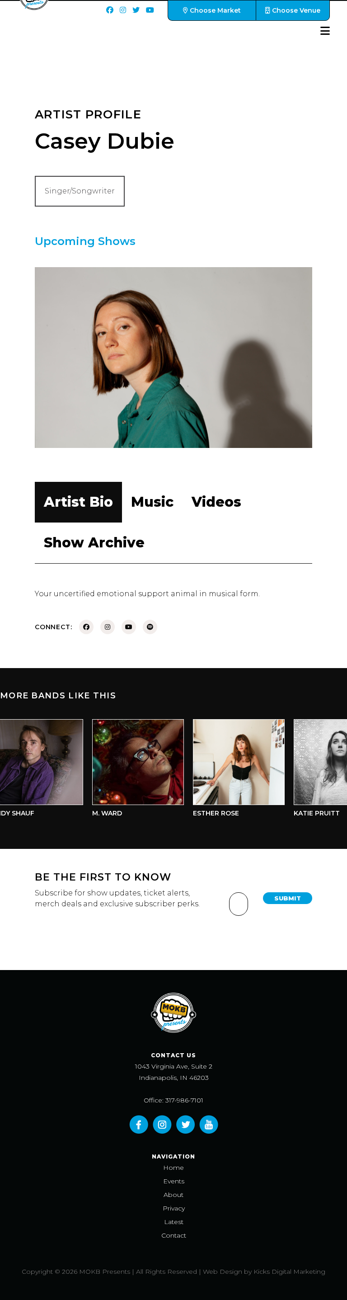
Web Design (222, 1271)
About (173, 1195)
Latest (173, 1222)
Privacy (174, 1208)
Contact (173, 1235)
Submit (287, 898)
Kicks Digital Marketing (289, 1271)
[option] (128, 770)
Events (173, 1181)
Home (173, 1167)
